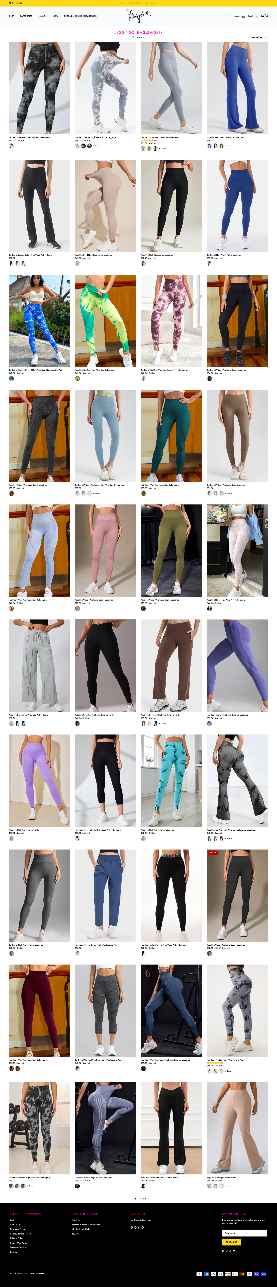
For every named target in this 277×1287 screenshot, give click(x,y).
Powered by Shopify (36, 1273)
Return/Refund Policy (20, 1233)
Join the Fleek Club (81, 1229)
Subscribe (231, 1242)
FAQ (12, 1220)
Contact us (15, 1224)
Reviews (75, 1233)
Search (13, 1252)
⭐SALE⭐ (43, 16)
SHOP (11, 16)
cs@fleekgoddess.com (141, 1220)
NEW (55, 16)
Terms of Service (18, 1247)
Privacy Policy (16, 1238)
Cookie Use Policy (18, 1242)
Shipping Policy (17, 1229)
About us (76, 1220)
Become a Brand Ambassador (86, 1224)
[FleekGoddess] (138, 16)
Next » (143, 1198)
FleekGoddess (22, 1273)
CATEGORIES (26, 16)
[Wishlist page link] (231, 16)
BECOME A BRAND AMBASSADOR (80, 16)
